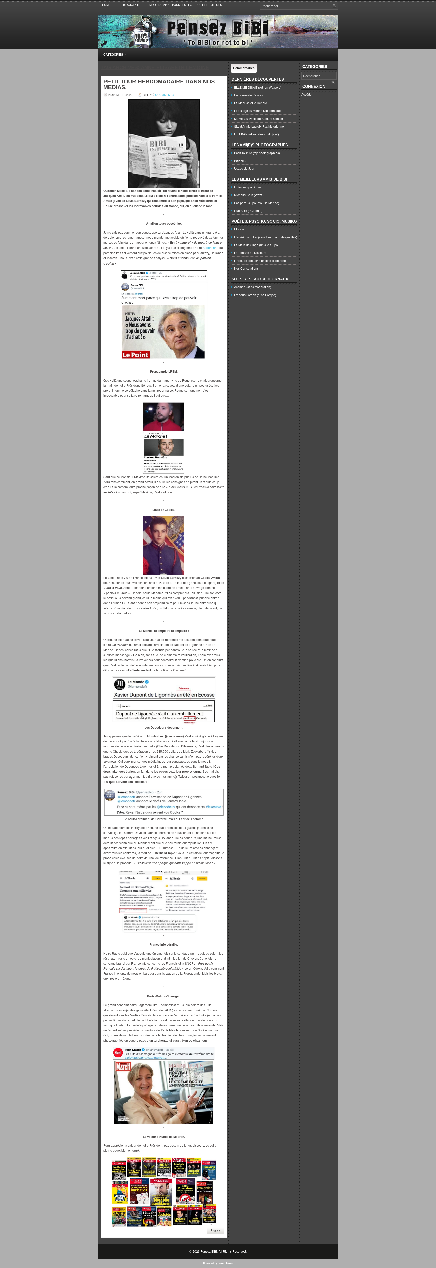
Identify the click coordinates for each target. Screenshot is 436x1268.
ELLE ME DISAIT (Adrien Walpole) (257, 87)
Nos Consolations (246, 268)
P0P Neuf (240, 160)
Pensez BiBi (208, 1251)
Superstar (209, 247)
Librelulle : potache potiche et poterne (260, 260)
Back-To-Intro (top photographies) (257, 153)
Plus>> (215, 1230)
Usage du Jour (244, 168)
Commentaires (244, 68)
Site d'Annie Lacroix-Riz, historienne (259, 126)
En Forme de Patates (248, 95)
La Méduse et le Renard (250, 103)
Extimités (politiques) (248, 187)
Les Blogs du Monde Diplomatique (258, 110)
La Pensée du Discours (250, 252)
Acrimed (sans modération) (252, 287)
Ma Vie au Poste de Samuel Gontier (258, 118)
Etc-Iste (239, 229)
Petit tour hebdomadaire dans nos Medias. (159, 84)
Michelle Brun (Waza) (249, 195)
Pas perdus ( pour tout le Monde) (256, 202)
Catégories (114, 54)
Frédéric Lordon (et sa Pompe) (255, 295)
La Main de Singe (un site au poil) (257, 245)
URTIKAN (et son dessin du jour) (256, 134)
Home (106, 4)
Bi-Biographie (130, 4)
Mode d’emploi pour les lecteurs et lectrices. (186, 4)
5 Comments (164, 95)
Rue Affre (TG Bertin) (248, 210)
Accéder (307, 94)
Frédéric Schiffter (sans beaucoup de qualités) (265, 237)
